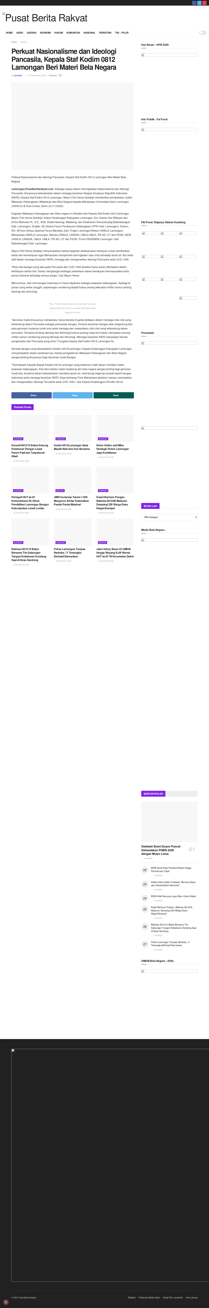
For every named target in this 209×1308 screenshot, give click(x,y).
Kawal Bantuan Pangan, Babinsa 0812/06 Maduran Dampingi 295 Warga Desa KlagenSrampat (112, 502)
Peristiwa (105, 32)
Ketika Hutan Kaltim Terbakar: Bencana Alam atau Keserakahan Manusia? (173, 883)
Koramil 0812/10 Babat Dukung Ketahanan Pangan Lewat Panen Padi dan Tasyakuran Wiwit (29, 450)
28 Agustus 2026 (63, 509)
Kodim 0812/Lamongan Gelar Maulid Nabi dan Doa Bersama (72, 447)
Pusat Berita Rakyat (27, 1297)
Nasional (90, 32)
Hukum (58, 32)
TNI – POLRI (122, 32)
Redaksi (132, 1297)
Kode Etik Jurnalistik (173, 1297)
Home (9, 32)
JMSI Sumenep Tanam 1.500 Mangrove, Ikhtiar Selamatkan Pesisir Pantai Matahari (71, 500)
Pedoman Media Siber (149, 1297)
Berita (60, 490)
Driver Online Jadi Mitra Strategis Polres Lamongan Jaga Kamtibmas (112, 448)
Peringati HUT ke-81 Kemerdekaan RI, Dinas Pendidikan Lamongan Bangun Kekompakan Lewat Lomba (30, 502)
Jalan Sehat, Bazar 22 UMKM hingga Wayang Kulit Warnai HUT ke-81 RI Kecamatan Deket (115, 552)
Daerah (31, 32)
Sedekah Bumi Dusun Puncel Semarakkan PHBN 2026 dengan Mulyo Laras (160, 850)
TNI (60, 75)
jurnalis (18, 75)
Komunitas (73, 32)
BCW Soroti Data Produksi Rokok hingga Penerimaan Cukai (171, 869)
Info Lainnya (192, 1297)
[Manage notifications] (5, 1302)
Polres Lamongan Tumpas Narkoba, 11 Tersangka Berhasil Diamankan (69, 552)
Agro (19, 32)
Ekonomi (45, 32)
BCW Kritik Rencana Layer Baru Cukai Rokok (173, 896)
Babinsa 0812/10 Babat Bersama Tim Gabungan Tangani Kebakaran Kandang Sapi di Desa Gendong (28, 554)
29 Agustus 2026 (21, 461)
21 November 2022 (37, 75)
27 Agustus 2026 (106, 561)
